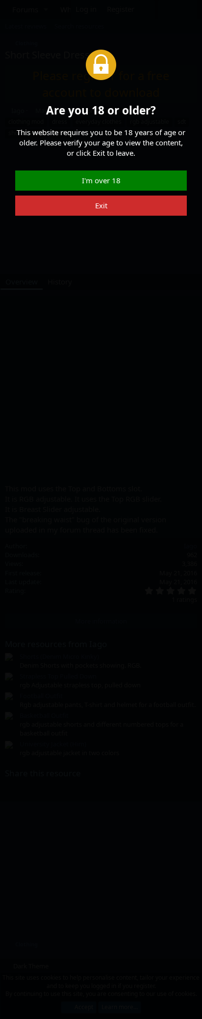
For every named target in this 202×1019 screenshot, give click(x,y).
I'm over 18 (101, 180)
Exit (101, 205)
